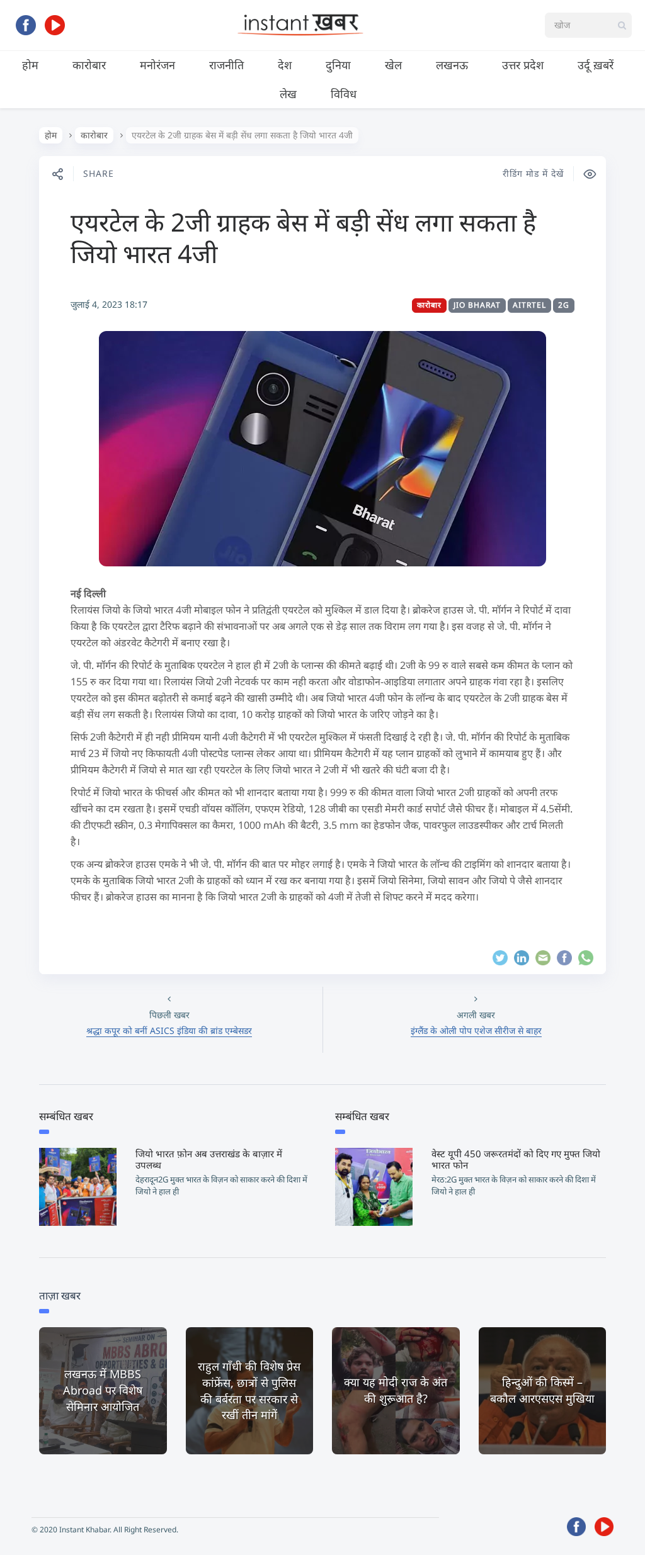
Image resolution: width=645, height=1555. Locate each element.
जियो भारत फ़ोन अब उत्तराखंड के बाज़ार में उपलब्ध (208, 1159)
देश (285, 64)
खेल (393, 64)
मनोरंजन (157, 64)
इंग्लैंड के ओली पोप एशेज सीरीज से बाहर (476, 1030)
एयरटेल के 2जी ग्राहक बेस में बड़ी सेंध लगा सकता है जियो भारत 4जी (303, 238)
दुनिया (338, 64)
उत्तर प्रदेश (523, 64)
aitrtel (529, 305)
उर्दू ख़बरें (596, 64)
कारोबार (89, 64)
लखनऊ (452, 64)
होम (30, 64)
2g (563, 305)
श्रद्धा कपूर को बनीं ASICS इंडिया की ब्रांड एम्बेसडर (169, 1030)
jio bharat (477, 305)
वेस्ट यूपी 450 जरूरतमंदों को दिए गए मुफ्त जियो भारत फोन (515, 1159)
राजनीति (226, 64)
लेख (288, 93)
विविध (344, 93)
